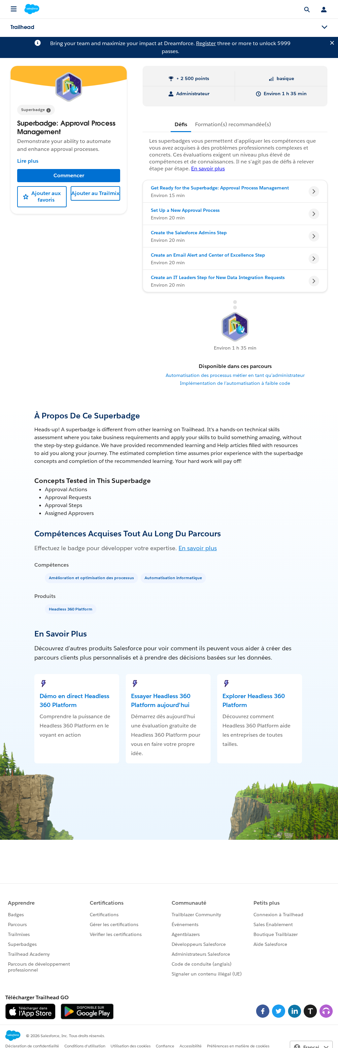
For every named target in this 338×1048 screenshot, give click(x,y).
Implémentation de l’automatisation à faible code (235, 383)
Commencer (68, 175)
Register (206, 43)
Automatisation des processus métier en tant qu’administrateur (235, 375)
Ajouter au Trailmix (95, 193)
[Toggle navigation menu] (324, 27)
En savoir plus (198, 548)
